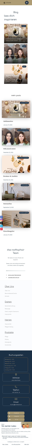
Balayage (7, 308)
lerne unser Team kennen (14, 275)
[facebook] (1, 217)
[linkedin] (1, 226)
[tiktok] (1, 223)
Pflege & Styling (9, 326)
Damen (8, 302)
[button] (27, 3)
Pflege (6, 336)
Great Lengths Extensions (12, 311)
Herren (8, 320)
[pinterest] (1, 229)
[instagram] (1, 220)
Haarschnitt (8, 314)
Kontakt (7, 296)
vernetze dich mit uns (13, 277)
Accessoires (8, 345)
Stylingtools (8, 342)
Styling (6, 339)
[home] (6, 2)
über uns (9, 286)
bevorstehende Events (11, 293)
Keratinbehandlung (10, 306)
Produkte (9, 332)
